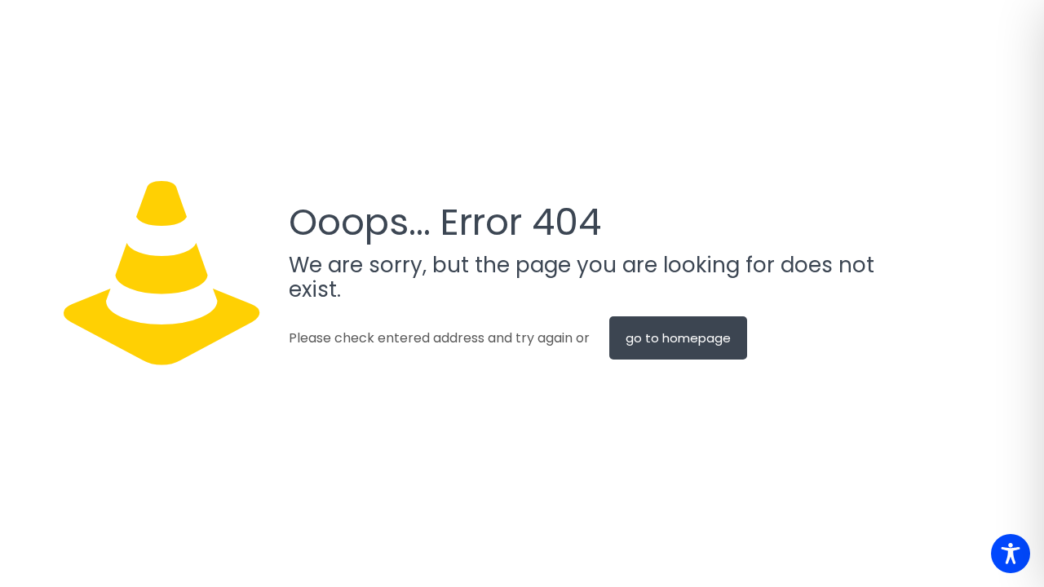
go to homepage (678, 337)
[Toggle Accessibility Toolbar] (1010, 553)
